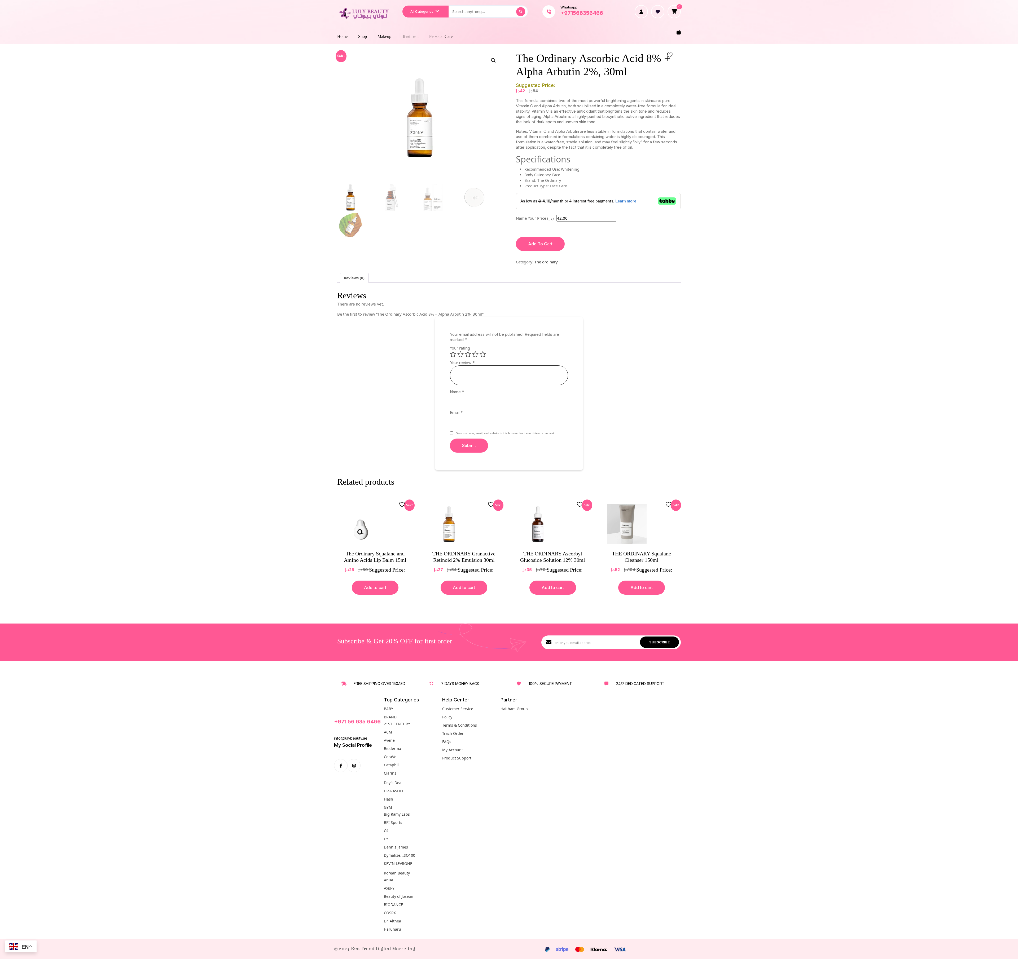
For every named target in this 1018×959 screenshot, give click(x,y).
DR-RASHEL (394, 790)
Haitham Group (514, 708)
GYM (388, 807)
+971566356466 (581, 13)
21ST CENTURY (397, 723)
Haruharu (392, 929)
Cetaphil (391, 764)
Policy (447, 716)
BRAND (390, 716)
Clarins (390, 773)
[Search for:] (488, 11)
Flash (388, 799)
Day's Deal (393, 782)
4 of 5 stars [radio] (475, 354)
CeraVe (390, 756)
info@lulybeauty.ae (350, 738)
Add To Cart (540, 243)
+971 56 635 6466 (357, 721)
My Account (452, 749)
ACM (388, 732)
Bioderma (392, 748)
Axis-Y (389, 888)
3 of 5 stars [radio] (468, 354)
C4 (386, 830)
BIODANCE (393, 904)
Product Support (456, 758)
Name (457, 391)
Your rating (460, 348)
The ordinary (546, 261)
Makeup (384, 36)
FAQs (446, 741)
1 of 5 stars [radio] (453, 354)
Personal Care (441, 36)
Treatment (410, 36)
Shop (362, 36)
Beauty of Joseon (398, 896)
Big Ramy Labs (397, 814)
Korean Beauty (397, 873)
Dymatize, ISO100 (399, 855)
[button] (493, 60)
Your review (462, 362)
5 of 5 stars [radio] (483, 354)
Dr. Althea (392, 920)
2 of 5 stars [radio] (460, 354)
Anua (388, 879)
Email (456, 412)
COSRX (390, 912)
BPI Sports (393, 822)
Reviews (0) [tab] (354, 277)
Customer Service (457, 708)
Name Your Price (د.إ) (535, 218)
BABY (388, 708)
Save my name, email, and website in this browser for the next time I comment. (505, 433)
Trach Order (453, 733)
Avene (389, 740)
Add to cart (375, 587)
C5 (386, 838)
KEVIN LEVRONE (398, 863)
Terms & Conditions (459, 725)
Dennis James (396, 847)
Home (342, 36)
